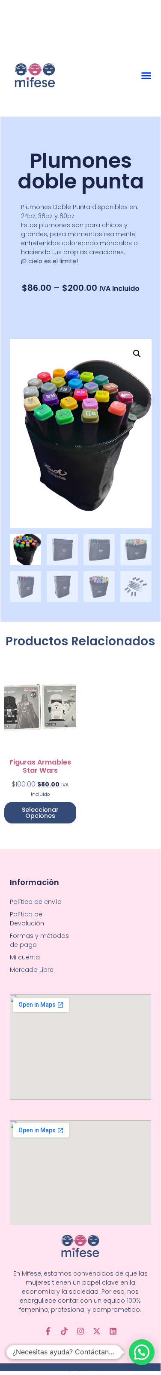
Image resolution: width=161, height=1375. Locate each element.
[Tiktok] (64, 1331)
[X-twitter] (97, 1331)
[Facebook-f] (48, 1331)
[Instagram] (80, 1331)
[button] (146, 76)
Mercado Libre (32, 969)
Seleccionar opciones (40, 812)
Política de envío (36, 901)
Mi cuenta (25, 957)
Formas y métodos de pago (39, 940)
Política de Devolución (27, 919)
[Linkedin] (113, 1331)
